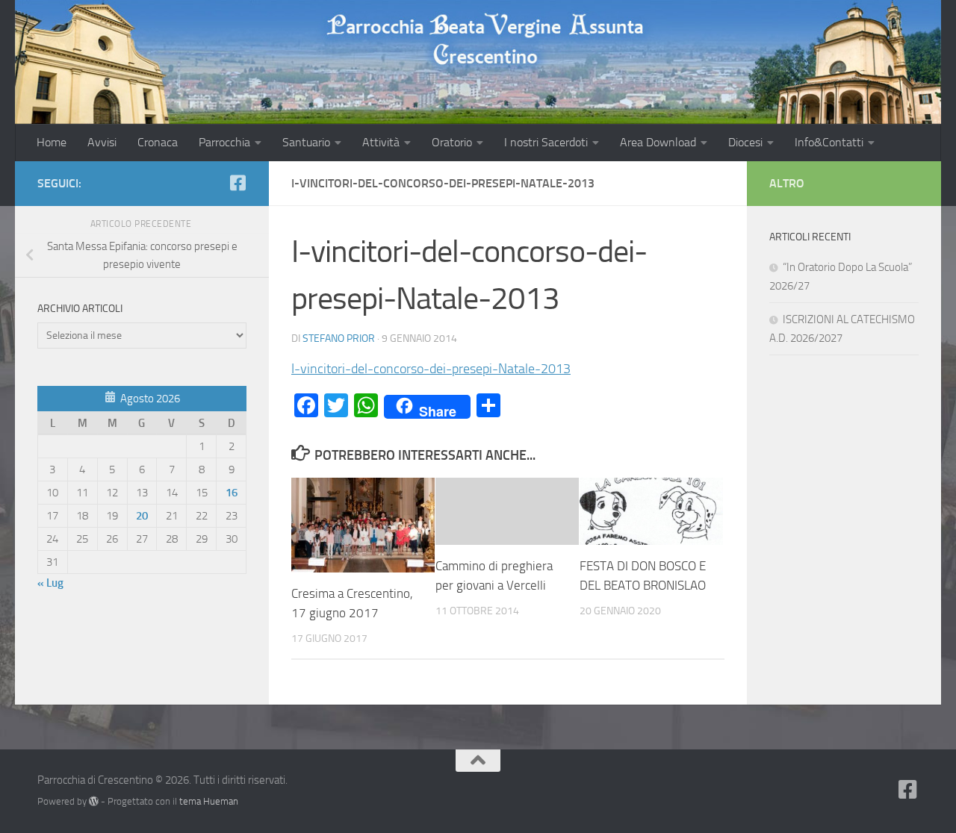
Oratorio (452, 142)
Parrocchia (224, 142)
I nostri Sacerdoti (546, 142)
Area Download (658, 142)
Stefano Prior (338, 338)
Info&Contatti (829, 142)
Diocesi (745, 142)
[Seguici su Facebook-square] (237, 183)
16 (232, 492)
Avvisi (102, 142)
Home (51, 142)
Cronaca (157, 142)
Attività (381, 142)
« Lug (50, 583)
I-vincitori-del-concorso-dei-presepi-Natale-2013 (431, 369)
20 (142, 515)
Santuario (306, 142)
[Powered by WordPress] (94, 801)
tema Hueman (208, 801)
